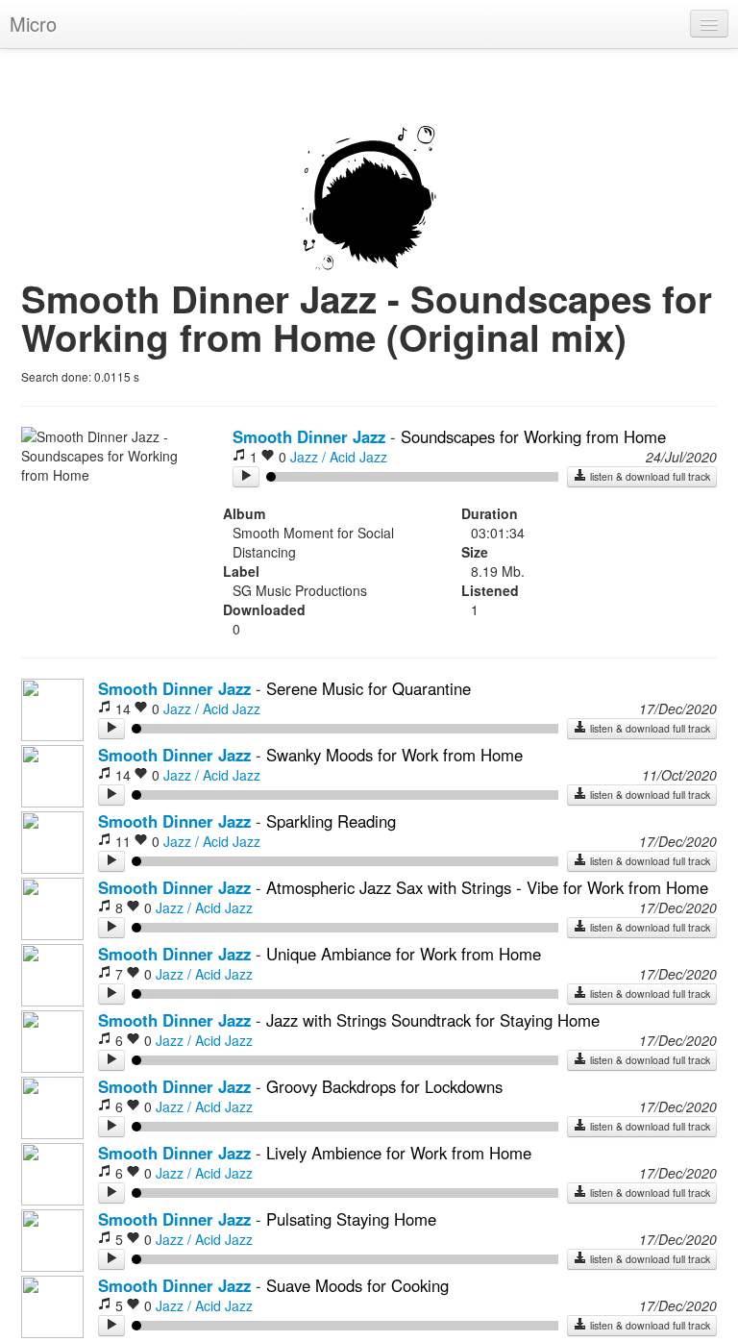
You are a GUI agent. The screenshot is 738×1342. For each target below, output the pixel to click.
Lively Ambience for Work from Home (398, 1152)
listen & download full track (648, 476)
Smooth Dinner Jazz (309, 436)
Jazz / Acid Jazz (338, 456)
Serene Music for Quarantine (368, 688)
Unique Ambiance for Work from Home (403, 953)
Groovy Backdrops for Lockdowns (384, 1086)
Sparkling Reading (331, 821)
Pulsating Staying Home (351, 1218)
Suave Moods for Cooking (357, 1285)
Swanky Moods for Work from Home (394, 754)
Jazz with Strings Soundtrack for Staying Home (433, 1019)
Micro (33, 23)
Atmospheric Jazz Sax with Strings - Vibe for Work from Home (487, 887)
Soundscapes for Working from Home (533, 436)
